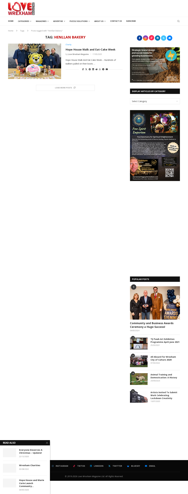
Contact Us (116, 21)
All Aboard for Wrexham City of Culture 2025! (163, 358)
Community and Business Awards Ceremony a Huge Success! (151, 325)
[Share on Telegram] (103, 69)
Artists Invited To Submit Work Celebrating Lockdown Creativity (164, 395)
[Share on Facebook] (83, 69)
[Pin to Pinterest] (90, 69)
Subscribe (131, 21)
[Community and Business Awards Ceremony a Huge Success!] (155, 303)
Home (11, 21)
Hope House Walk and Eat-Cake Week (90, 49)
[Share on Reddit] (96, 69)
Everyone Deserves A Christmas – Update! (30, 451)
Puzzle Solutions (79, 21)
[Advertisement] (126, 8)
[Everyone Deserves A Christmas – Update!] (9, 452)
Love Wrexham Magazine (78, 54)
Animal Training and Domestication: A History (164, 376)
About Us (98, 21)
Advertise (58, 21)
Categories (23, 21)
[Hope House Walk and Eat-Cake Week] (34, 61)
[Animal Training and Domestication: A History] (139, 379)
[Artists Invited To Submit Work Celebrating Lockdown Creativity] (139, 397)
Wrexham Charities (29, 465)
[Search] (178, 21)
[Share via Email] (107, 69)
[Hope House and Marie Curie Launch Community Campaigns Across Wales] (9, 483)
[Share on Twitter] (86, 69)
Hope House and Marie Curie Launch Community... (31, 483)
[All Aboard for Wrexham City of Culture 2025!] (139, 361)
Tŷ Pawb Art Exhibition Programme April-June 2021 (165, 340)
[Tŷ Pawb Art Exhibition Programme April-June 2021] (139, 343)
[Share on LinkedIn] (93, 69)
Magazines (41, 21)
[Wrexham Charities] (9, 468)
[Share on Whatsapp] (100, 69)
